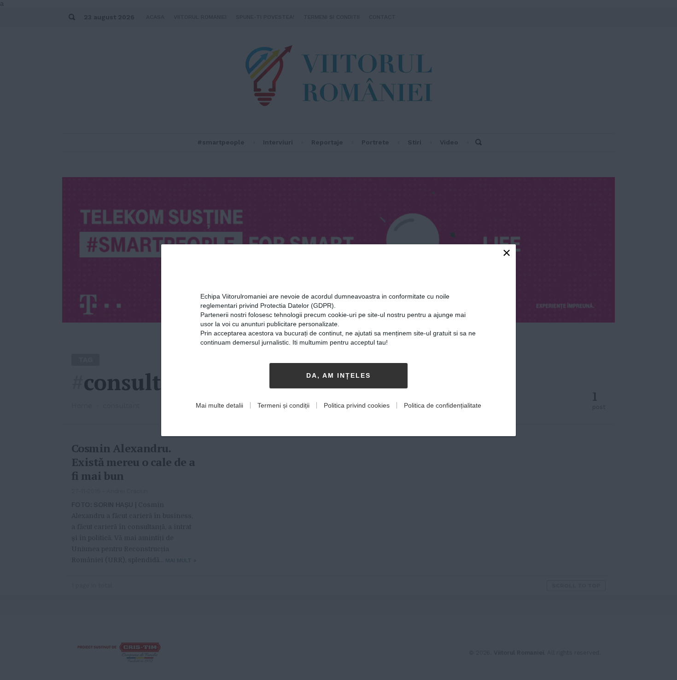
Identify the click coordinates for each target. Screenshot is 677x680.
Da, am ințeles (338, 375)
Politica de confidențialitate (442, 405)
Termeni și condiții (283, 405)
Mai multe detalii (219, 405)
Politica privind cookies (357, 405)
